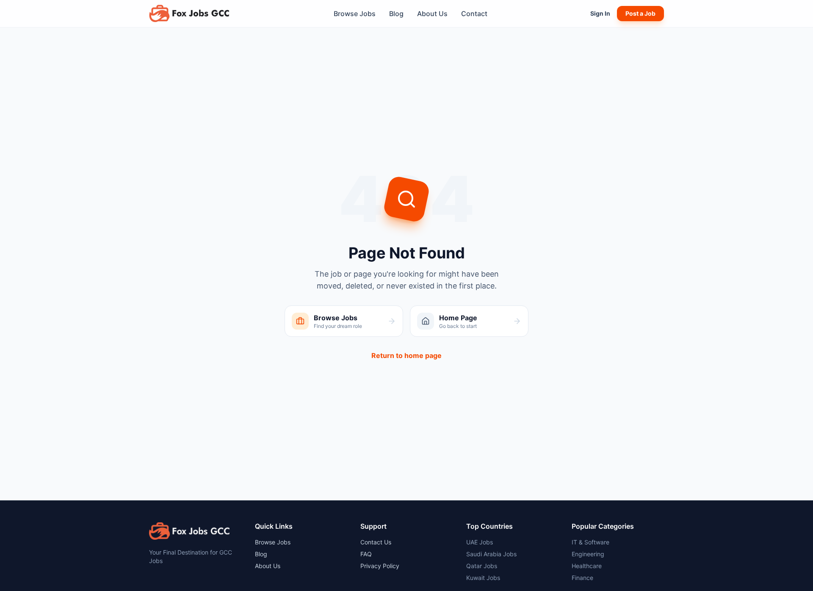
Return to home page (406, 355)
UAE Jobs (479, 542)
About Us (432, 13)
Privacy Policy (379, 565)
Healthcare (587, 565)
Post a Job (640, 13)
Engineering (588, 554)
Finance (582, 577)
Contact (474, 13)
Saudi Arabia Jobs (491, 554)
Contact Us (375, 542)
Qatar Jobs (481, 565)
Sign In (600, 13)
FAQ (366, 554)
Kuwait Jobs (483, 577)
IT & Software (590, 542)
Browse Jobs (355, 13)
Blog (396, 13)
